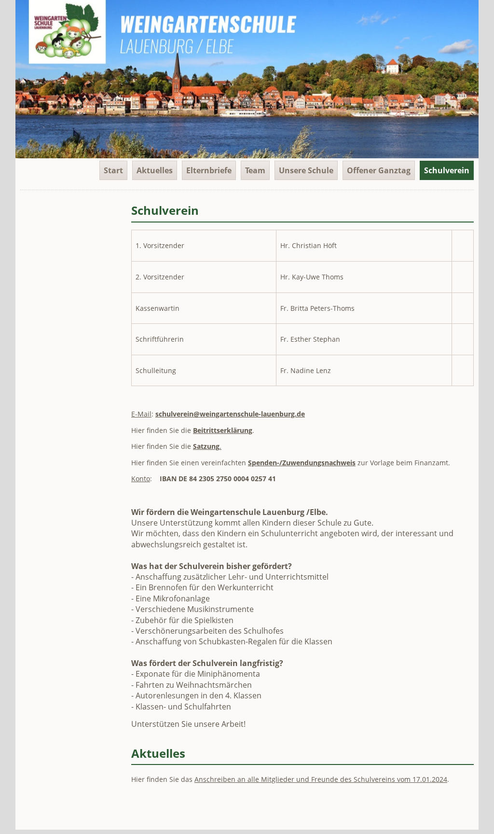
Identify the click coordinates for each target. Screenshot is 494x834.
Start (113, 170)
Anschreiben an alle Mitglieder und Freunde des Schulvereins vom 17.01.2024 (320, 779)
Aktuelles (155, 170)
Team (255, 170)
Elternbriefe (209, 170)
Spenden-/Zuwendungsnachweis (302, 462)
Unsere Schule (306, 170)
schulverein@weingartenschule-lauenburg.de (230, 413)
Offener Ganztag (379, 170)
